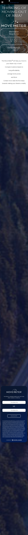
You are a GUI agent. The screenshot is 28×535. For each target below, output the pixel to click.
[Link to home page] (14, 2)
